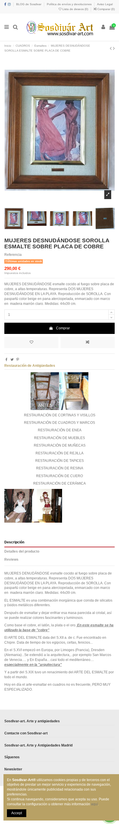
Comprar (63, 328)
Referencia (13, 255)
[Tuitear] (12, 360)
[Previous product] (111, 48)
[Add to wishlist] (31, 342)
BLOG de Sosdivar (29, 4)
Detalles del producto (21, 551)
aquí (94, 804)
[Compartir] (6, 360)
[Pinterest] (17, 360)
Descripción (14, 542)
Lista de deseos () (75, 9)
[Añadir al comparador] (88, 342)
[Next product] (114, 48)
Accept (16, 813)
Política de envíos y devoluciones (69, 4)
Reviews (11, 559)
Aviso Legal (105, 4)
